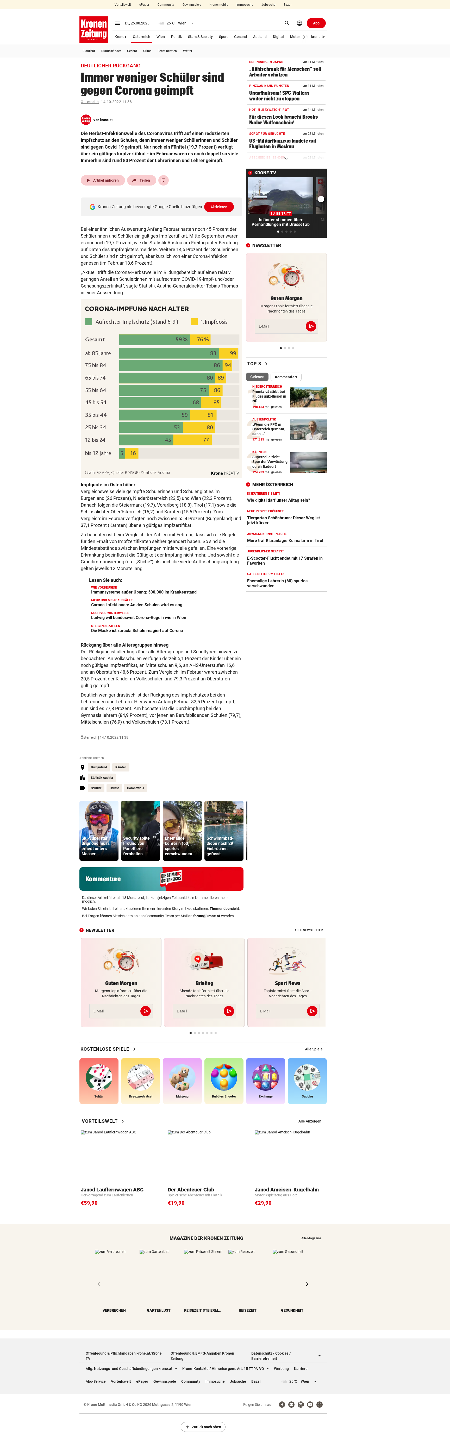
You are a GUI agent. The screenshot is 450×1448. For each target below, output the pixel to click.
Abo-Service (96, 1381)
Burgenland (99, 767)
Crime (147, 51)
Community (166, 5)
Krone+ (121, 37)
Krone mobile (218, 5)
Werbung (281, 1369)
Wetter (187, 51)
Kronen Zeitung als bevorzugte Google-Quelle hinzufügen (163, 206)
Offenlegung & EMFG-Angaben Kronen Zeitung (202, 1356)
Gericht (132, 51)
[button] (304, 37)
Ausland (260, 37)
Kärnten (120, 767)
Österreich (141, 37)
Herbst (114, 788)
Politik (176, 37)
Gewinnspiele (192, 5)
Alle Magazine (311, 1238)
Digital (278, 37)
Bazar (288, 5)
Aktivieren (219, 207)
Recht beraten (167, 51)
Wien (161, 37)
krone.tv (318, 37)
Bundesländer (111, 51)
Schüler (96, 788)
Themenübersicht (224, 909)
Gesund (240, 37)
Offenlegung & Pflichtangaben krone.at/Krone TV (124, 1356)
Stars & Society (200, 37)
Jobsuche (268, 5)
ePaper (144, 5)
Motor (295, 37)
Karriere (301, 1369)
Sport (223, 37)
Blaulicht (89, 51)
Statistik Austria (102, 778)
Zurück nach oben (203, 1427)
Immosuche (244, 5)
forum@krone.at (206, 916)
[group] (98, 831)
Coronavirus (135, 788)
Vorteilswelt (123, 5)
